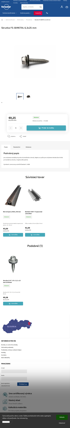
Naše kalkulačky (24, 3)
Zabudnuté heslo (5, 386)
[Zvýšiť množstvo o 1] (21, 128)
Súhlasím (61, 417)
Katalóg (3, 352)
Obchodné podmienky (7, 347)
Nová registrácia (5, 383)
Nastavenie (6, 422)
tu (27, 418)
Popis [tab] (6, 147)
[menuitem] (9, 13)
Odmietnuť (62, 423)
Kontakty (15, 3)
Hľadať (40, 7)
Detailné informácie (11, 107)
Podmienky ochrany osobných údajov (11, 350)
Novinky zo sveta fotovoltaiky (9, 345)
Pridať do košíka (48, 128)
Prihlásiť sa (23, 384)
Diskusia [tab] (28, 147)
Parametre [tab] (16, 147)
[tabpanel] (13, 209)
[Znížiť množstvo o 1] (11, 128)
